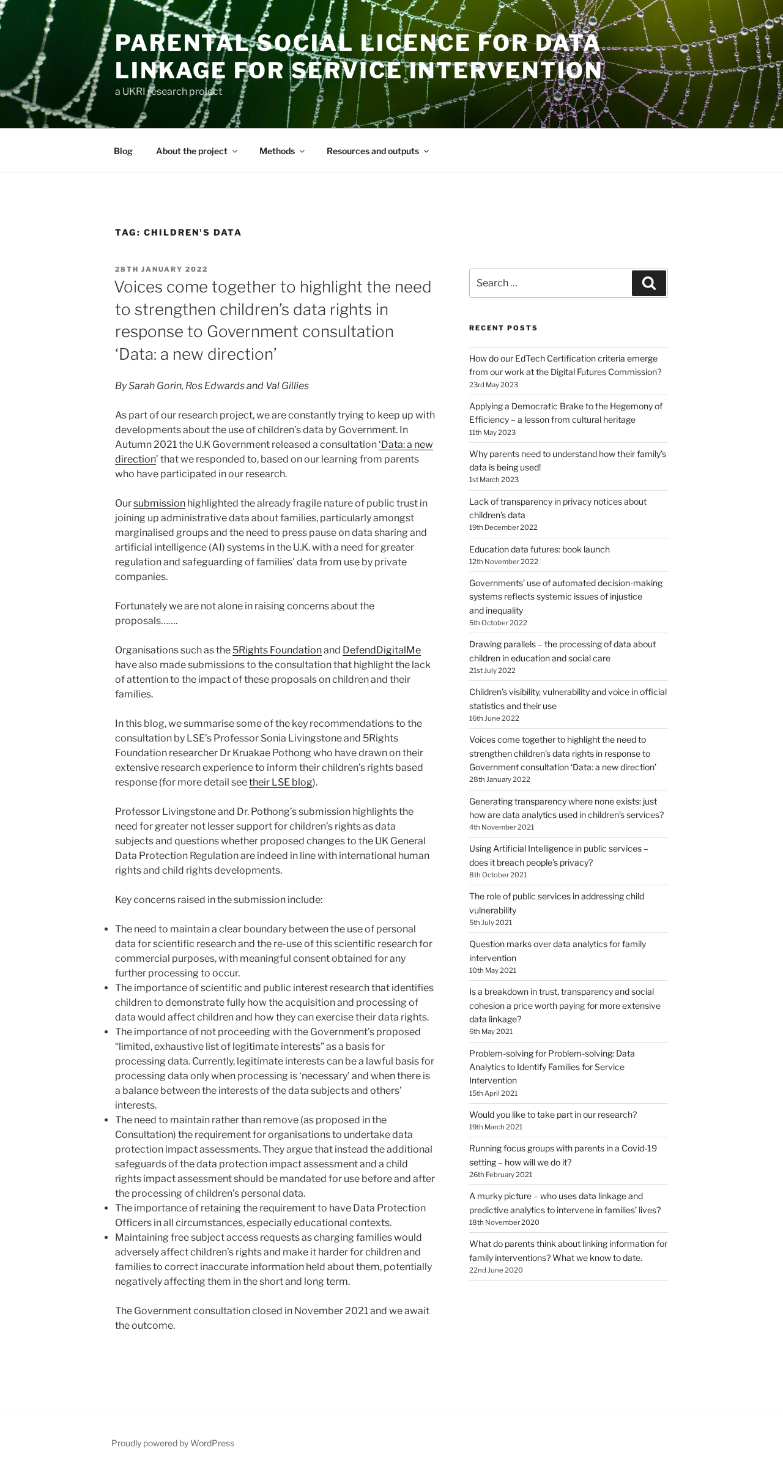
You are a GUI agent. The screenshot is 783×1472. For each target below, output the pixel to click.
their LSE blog (281, 782)
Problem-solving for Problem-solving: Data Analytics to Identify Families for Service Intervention (552, 1067)
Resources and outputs (373, 151)
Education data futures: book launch (539, 549)
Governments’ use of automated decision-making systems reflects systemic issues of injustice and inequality (565, 596)
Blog (123, 151)
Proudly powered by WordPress (172, 1443)
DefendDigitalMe (382, 650)
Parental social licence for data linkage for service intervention (359, 56)
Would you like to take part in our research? (553, 1114)
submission (159, 503)
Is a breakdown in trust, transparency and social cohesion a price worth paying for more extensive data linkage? (565, 1005)
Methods (277, 151)
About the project (192, 151)
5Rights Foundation (277, 650)
